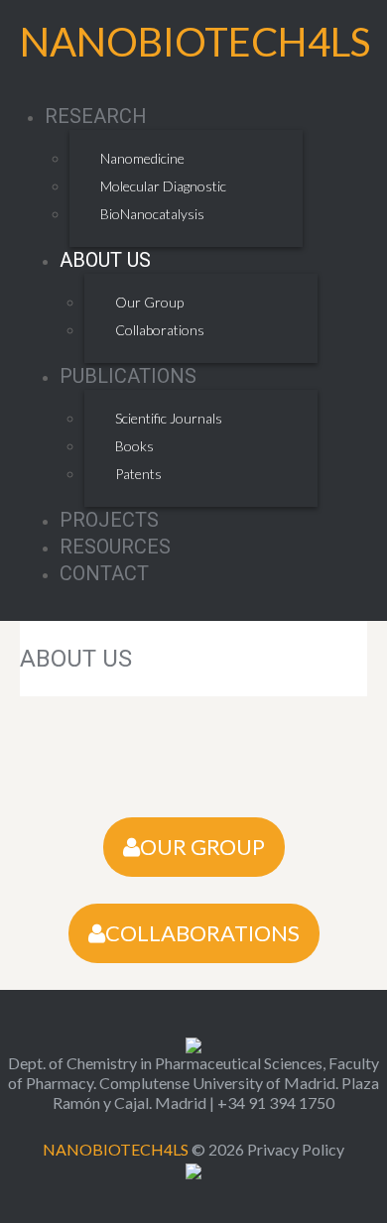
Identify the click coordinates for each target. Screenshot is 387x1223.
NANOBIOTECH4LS (195, 41)
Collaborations (159, 329)
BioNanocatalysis (152, 213)
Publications (128, 376)
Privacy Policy (295, 1149)
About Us (105, 260)
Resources (115, 546)
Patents (138, 473)
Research (96, 116)
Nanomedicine (142, 158)
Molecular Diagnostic (163, 186)
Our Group (149, 302)
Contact (104, 573)
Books (134, 445)
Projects (109, 520)
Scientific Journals (168, 418)
